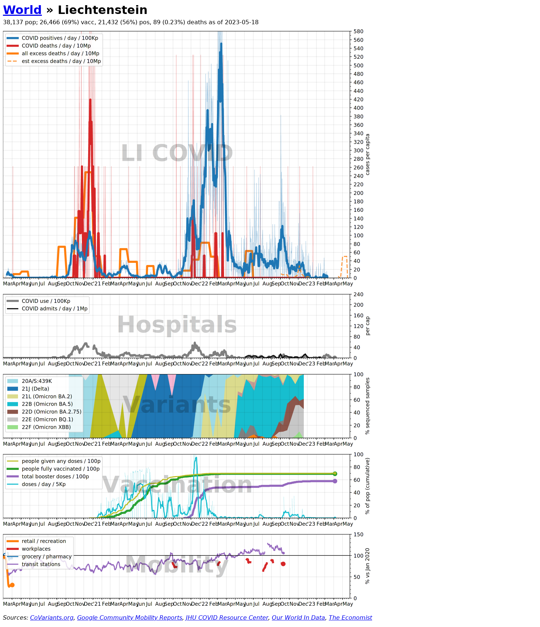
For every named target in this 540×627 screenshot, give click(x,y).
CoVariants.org (51, 617)
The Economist (350, 617)
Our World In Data (298, 617)
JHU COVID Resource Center (227, 617)
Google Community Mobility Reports (129, 617)
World (22, 10)
